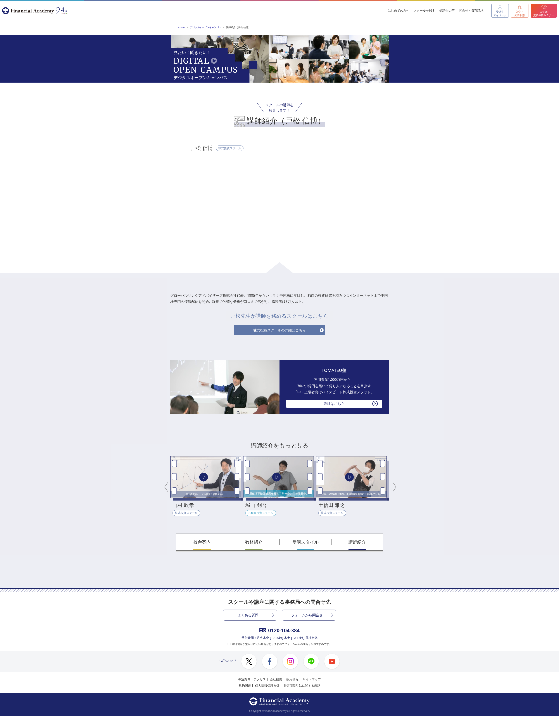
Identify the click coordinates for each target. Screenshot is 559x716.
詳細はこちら (334, 403)
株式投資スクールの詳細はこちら (279, 330)
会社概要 (276, 679)
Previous (167, 486)
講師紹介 (357, 542)
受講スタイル (305, 542)
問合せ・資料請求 (471, 10)
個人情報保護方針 (267, 685)
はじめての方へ (398, 10)
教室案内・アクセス (252, 679)
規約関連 (245, 685)
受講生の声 (447, 10)
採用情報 (292, 679)
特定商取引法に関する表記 (302, 685)
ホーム (181, 27)
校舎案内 (202, 542)
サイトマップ (312, 679)
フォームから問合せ (307, 615)
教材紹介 (253, 542)
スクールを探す (424, 10)
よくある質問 (248, 615)
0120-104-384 (284, 630)
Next (392, 486)
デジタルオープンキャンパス (205, 27)
